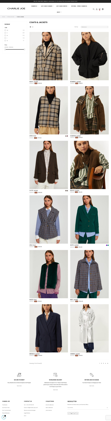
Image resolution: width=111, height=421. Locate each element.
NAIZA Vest (33, 299)
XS (7, 30)
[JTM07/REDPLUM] (67, 136)
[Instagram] (77, 413)
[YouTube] (72, 413)
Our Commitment (6, 410)
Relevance (95, 27)
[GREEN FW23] (108, 245)
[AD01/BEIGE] (66, 136)
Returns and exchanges (29, 410)
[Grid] (30, 27)
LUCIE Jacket (33, 190)
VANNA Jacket (75, 354)
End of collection (50, 404)
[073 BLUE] (67, 190)
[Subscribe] (107, 408)
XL (7, 40)
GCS (25, 415)
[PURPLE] (106, 245)
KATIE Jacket (74, 245)
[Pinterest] (74, 413)
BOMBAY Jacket (75, 81)
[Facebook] (69, 413)
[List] (33, 27)
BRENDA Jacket (34, 354)
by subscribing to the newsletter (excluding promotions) (55, 1)
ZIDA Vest (32, 245)
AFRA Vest (32, 136)
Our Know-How (6, 407)
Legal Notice (27, 413)
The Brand (4, 404)
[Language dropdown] (102, 9)
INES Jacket (74, 299)
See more (19, 385)
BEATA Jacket (74, 190)
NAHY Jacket (33, 81)
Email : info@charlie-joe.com (31, 407)
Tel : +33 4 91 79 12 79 (29, 404)
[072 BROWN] (66, 190)
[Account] (96, 9)
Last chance (49, 410)
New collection (49, 407)
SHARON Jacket (75, 136)
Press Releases (6, 413)
